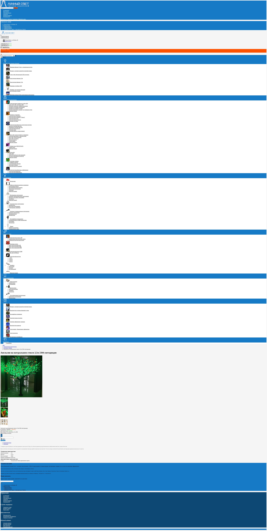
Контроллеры (13, 287)
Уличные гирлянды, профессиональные (18, 106)
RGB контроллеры (13, 289)
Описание (5, 444)
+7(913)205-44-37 (5, 45)
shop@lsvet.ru (6, 47)
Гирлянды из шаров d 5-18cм (16, 108)
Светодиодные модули (15, 256)
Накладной (11, 266)
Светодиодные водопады (15, 119)
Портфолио (9, 343)
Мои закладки (6, 525)
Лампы (11, 226)
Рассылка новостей (7, 526)
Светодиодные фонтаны (14, 171)
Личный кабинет (7, 523)
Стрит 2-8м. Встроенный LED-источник (19, 74)
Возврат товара (7, 508)
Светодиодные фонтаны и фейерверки (19, 170)
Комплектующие (13, 111)
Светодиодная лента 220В (16, 251)
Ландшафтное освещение (16, 314)
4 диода (11, 261)
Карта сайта (6, 509)
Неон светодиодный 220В (15, 246)
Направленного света (14, 229)
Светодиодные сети (13, 118)
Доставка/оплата (7, 13)
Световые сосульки (13, 121)
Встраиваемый (12, 269)
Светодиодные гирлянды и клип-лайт (19, 103)
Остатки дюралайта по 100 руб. (16, 156)
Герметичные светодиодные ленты (17, 239)
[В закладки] (2, 439)
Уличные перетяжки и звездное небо (17, 136)
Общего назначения (13, 227)
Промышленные (13, 213)
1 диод (10, 257)
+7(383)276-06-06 (7, 27)
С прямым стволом (13, 162)
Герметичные (12, 282)
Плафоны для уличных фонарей (17, 89)
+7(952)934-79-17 (5, 44)
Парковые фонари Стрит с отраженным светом (21, 67)
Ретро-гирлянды (13, 139)
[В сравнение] (4, 439)
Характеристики (7, 442)
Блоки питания (13, 281)
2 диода (11, 259)
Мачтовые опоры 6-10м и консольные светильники (22, 94)
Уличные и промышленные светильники (19, 211)
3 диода (11, 260)
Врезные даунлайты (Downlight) (16, 197)
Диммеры (11, 290)
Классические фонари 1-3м (16, 82)
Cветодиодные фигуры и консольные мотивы (21, 124)
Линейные (11, 198)
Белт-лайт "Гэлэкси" (14, 138)
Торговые (11, 190)
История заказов (7, 524)
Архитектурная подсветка (16, 318)
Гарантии (5, 14)
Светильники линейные (14, 207)
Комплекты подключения (15, 296)
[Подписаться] (1, 482)
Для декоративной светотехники (17, 295)
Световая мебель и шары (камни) (17, 131)
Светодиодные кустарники (15, 166)
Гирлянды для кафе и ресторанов (17, 107)
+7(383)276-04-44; (7, 28)
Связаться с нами (7, 507)
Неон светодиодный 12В (15, 245)
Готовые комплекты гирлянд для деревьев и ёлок (20, 109)
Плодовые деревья (13, 165)
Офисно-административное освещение (19, 185)
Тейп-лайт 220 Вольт (14, 252)
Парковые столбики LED (16, 86)
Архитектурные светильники (17, 203)
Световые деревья (14, 161)
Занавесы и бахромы (15, 114)
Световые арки (12, 129)
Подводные (11, 222)
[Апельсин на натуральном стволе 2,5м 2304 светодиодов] (4, 407)
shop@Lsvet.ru (6, 25)
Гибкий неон (12, 147)
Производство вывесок (15, 325)
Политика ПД (6, 16)
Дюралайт (12, 152)
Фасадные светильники (14, 206)
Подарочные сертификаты (16, 336)
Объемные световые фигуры (16, 127)
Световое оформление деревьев (17, 321)
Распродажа (13, 181)
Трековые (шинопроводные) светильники (19, 196)
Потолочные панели (14, 186)
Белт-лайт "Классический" (15, 137)
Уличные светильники (14, 212)
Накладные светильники (15, 188)
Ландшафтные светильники (16, 219)
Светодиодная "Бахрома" (15, 116)
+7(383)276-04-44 (5, 37)
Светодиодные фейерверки (15, 172)
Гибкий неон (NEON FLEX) (16, 146)
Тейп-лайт (11, 153)
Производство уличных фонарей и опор (19, 310)
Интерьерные (12, 284)
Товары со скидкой (7, 517)
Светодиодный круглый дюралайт (17, 155)
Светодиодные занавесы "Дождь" (17, 117)
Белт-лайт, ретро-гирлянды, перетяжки (19, 134)
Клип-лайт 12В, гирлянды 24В (16, 104)
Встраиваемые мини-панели (15, 187)
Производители (7, 515)
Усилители (11, 291)
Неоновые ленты (14, 244)
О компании (6, 10)
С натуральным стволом (14, 163)
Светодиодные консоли (14, 128)
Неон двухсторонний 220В (15, 247)
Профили (12, 265)
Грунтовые (11, 221)
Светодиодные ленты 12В (16, 237)
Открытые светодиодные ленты (16, 240)
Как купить (6, 11)
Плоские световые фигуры (15, 126)
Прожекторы (12, 205)
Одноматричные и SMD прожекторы (18, 220)
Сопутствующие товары (14, 91)
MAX (10, 44)
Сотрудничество (14, 333)
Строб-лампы (12, 141)
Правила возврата (7, 15)
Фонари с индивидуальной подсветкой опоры (21, 70)
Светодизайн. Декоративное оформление (19, 329)
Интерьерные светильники (16, 195)
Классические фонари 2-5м (16, 78)
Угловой (11, 267)
